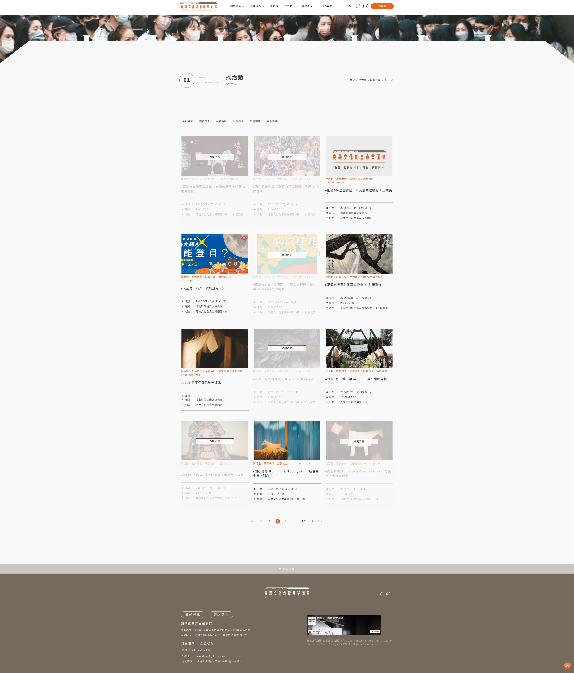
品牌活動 (221, 121)
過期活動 (214, 157)
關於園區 (235, 6)
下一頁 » (316, 521)
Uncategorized (335, 182)
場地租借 (307, 6)
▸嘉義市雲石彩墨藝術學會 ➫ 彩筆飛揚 (354, 284)
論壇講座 (255, 121)
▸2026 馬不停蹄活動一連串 (201, 382)
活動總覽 (187, 121)
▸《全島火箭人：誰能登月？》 (203, 288)
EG (345, 644)
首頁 (352, 80)
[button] (350, 6)
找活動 (288, 6)
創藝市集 (204, 121)
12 (303, 521)
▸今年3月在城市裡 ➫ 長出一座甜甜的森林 (357, 379)
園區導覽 (327, 6)
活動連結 (272, 121)
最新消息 (255, 6)
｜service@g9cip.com (204, 656)
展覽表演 (375, 80)
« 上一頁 (257, 521)
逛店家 (274, 6)
